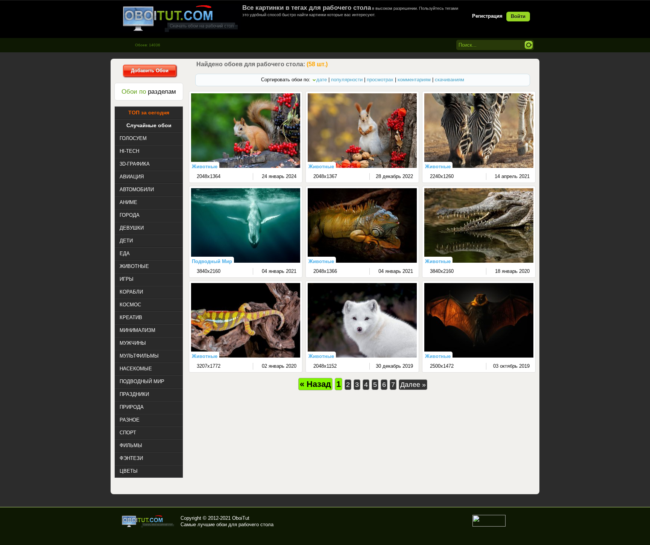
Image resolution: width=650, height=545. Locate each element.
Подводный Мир (212, 261)
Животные (204, 166)
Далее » (413, 384)
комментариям (414, 79)
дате (321, 79)
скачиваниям (449, 79)
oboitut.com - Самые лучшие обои (148, 521)
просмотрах (380, 79)
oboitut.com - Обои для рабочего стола (180, 18)
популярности (347, 79)
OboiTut (240, 518)
